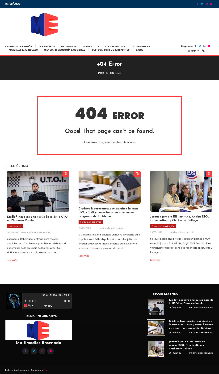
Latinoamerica (141, 46)
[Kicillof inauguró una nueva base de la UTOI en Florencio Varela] (156, 307)
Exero (46, 370)
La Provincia (47, 46)
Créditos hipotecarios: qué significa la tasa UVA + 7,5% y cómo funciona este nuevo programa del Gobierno (108, 212)
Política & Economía (111, 46)
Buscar (192, 50)
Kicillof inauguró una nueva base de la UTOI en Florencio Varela (191, 302)
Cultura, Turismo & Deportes (111, 50)
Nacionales (68, 46)
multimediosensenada (39, 232)
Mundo (87, 46)
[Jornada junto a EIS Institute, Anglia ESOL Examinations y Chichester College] (156, 349)
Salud (139, 50)
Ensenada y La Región (18, 46)
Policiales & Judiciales (23, 50)
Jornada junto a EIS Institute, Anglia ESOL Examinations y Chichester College (187, 345)
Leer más (12, 260)
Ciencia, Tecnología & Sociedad (64, 50)
